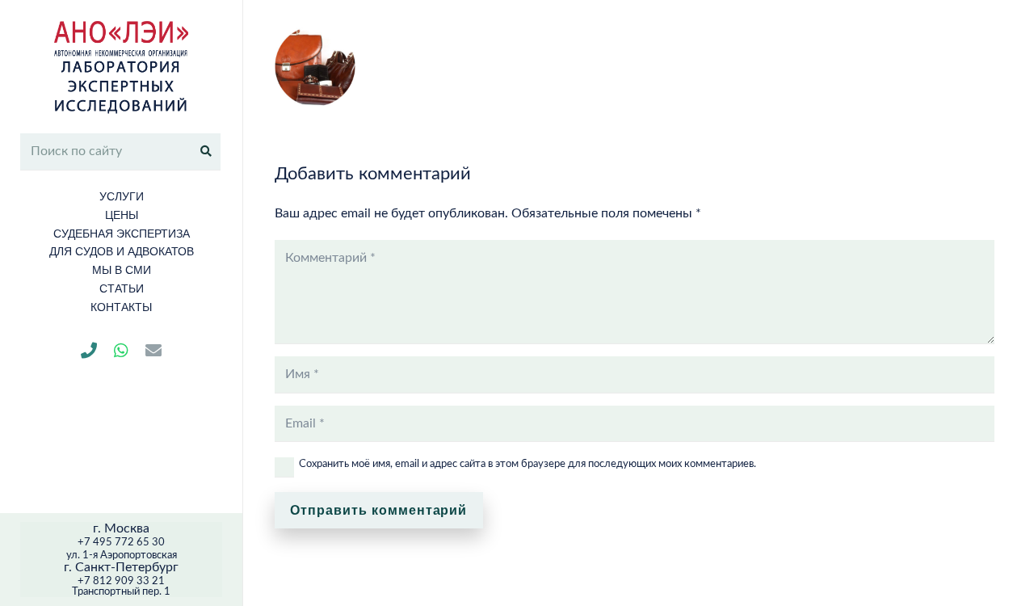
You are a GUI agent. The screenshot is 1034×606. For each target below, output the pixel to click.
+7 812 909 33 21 (121, 581)
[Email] (153, 351)
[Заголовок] (89, 351)
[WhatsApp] (121, 351)
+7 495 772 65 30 (121, 542)
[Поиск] (206, 151)
